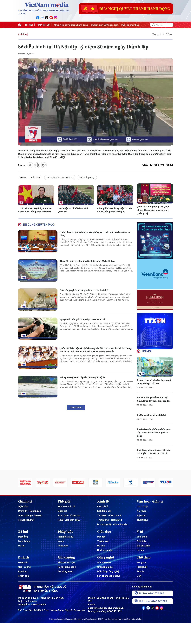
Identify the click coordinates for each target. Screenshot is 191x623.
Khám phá (23, 575)
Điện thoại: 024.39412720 (153, 601)
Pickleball (142, 566)
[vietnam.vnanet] (54, 482)
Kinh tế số (102, 506)
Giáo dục (104, 531)
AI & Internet (104, 562)
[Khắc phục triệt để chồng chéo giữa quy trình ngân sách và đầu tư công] (37, 241)
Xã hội (23, 531)
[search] (152, 25)
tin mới (146, 351)
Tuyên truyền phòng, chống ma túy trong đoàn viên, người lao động (154, 432)
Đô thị (21, 545)
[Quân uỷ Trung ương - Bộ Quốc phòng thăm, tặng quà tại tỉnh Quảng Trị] (155, 193)
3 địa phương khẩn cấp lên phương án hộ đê (82, 377)
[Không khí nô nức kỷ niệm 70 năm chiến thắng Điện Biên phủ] (115, 195)
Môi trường (66, 557)
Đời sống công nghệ (108, 571)
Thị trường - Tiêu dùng (109, 519)
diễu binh (35, 177)
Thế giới (64, 501)
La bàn (140, 550)
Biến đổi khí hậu (66, 562)
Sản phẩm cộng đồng (108, 575)
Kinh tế (103, 501)
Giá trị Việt (142, 506)
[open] (177, 25)
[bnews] (72, 482)
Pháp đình (63, 545)
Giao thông (24, 541)
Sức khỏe (142, 536)
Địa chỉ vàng (143, 545)
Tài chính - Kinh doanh (109, 515)
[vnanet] (142, 482)
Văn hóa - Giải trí (150, 501)
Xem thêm (75, 407)
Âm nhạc (141, 511)
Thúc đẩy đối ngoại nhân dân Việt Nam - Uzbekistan (87, 261)
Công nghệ (105, 557)
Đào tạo (101, 536)
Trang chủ (156, 34)
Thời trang (142, 519)
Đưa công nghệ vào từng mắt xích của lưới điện (84, 290)
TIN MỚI (29, 25)
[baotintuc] (160, 482)
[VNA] (37, 17)
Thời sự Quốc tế (66, 506)
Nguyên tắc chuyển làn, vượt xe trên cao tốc (83, 319)
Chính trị (23, 34)
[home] (19, 25)
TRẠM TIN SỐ (43, 25)
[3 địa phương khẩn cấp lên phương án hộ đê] (37, 387)
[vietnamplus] (37, 482)
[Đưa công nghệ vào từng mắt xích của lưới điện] (37, 299)
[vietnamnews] (89, 482)
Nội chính (23, 506)
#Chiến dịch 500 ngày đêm (91, 25)
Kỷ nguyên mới (26, 519)
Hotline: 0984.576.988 (151, 593)
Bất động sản (104, 511)
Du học (101, 545)
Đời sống (23, 536)
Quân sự (62, 511)
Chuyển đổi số (105, 566)
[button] (153, 346)
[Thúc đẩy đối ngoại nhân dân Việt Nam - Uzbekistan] (37, 270)
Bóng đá (141, 562)
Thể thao (144, 557)
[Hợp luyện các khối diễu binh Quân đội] (76, 195)
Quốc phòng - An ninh (30, 515)
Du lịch (23, 557)
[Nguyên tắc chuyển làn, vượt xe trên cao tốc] (37, 329)
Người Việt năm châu (69, 519)
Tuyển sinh (103, 541)
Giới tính (141, 541)
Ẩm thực (22, 571)
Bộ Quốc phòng (87, 177)
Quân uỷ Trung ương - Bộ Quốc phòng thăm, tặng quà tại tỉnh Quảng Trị (153, 210)
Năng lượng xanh (67, 566)
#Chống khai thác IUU (119, 25)
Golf (139, 575)
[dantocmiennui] (107, 482)
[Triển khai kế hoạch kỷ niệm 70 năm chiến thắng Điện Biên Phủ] (36, 195)
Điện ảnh (141, 515)
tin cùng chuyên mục (38, 224)
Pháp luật (65, 531)
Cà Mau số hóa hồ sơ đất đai (151, 414)
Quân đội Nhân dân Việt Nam (60, 177)
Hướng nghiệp (104, 550)
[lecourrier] (19, 482)
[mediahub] (124, 482)
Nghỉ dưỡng (24, 566)
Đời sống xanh (65, 571)
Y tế (140, 531)
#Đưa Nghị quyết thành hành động (58, 25)
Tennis (140, 571)
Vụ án (61, 541)
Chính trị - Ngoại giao (29, 511)
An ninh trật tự (65, 536)
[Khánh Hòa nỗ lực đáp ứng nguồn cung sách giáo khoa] (155, 367)
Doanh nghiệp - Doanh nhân (112, 524)
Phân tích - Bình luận (69, 515)
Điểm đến (23, 562)
